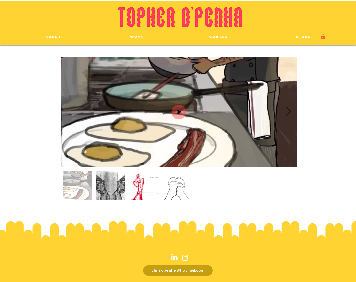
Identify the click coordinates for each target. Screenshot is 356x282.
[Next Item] (288, 112)
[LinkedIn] (174, 258)
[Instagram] (185, 258)
